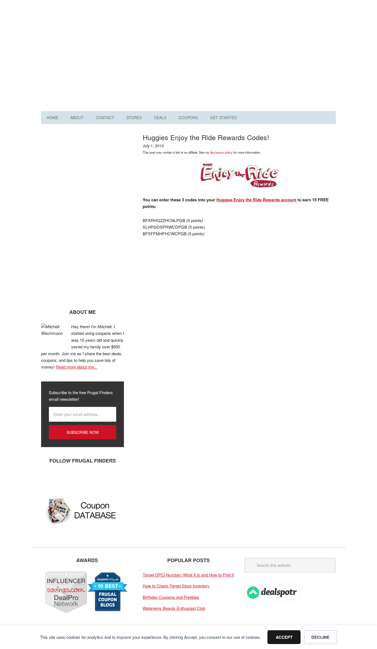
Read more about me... (76, 367)
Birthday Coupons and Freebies (171, 597)
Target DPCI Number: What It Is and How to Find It (188, 575)
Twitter (64, 479)
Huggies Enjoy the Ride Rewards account (256, 200)
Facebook (48, 479)
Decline (320, 637)
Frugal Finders (72, 31)
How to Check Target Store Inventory (176, 586)
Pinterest (81, 479)
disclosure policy (221, 152)
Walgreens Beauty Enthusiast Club (174, 608)
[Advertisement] (235, 57)
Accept (284, 637)
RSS (98, 479)
